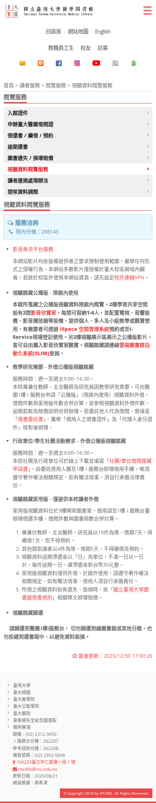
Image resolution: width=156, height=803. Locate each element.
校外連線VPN (129, 277)
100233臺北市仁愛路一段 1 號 (45, 762)
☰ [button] (147, 10)
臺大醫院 (21, 713)
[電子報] (115, 63)
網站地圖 (78, 31)
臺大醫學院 (24, 699)
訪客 (103, 47)
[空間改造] (41, 63)
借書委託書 (30, 418)
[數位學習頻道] (96, 63)
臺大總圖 (21, 692)
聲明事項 (21, 727)
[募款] (133, 63)
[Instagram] (77, 63)
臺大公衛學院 (26, 706)
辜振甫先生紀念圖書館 (35, 720)
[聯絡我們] (22, 63)
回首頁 (53, 31)
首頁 (9, 85)
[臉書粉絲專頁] (59, 63)
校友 (86, 47)
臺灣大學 (21, 685)
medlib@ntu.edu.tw (37, 769)
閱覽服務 (56, 85)
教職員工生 (61, 47)
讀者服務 (30, 85)
